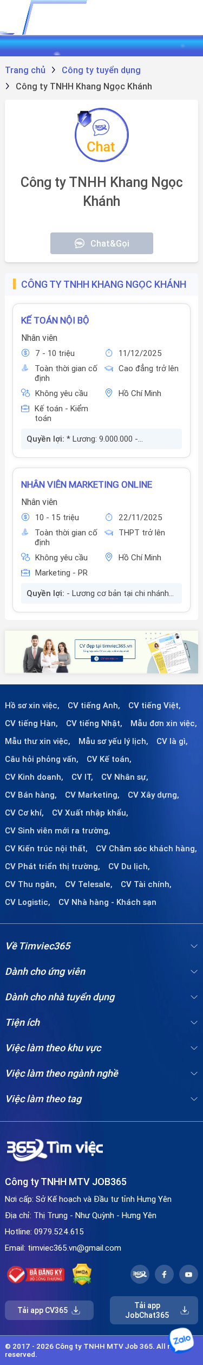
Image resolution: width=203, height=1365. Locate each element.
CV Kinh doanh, (34, 777)
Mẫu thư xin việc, (37, 741)
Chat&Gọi (109, 243)
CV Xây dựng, (153, 795)
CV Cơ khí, (24, 813)
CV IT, (82, 777)
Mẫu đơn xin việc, (163, 723)
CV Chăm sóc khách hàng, (146, 848)
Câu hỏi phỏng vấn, (41, 759)
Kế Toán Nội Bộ (55, 320)
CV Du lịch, (129, 866)
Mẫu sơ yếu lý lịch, (113, 741)
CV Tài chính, (146, 884)
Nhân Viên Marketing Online (86, 484)
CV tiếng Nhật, (94, 723)
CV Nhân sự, (124, 777)
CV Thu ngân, (31, 884)
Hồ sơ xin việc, (32, 705)
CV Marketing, (92, 795)
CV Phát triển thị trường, (52, 866)
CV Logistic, (27, 902)
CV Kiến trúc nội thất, (46, 848)
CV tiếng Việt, (154, 705)
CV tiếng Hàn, (31, 723)
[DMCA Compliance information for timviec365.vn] (82, 1274)
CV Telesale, (89, 884)
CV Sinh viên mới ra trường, (57, 831)
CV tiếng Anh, (94, 705)
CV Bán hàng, (31, 795)
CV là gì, (172, 741)
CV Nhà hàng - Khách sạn (107, 902)
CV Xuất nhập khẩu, (90, 813)
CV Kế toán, (109, 759)
